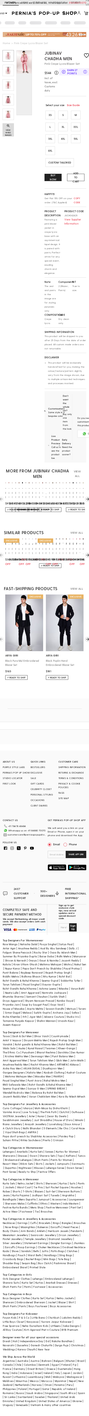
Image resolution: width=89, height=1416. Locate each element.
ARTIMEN (62, 1064)
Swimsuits (78, 1163)
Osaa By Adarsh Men (63, 952)
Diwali (6, 1341)
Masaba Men (43, 1076)
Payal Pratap (72, 968)
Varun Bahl (77, 988)
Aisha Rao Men (12, 1068)
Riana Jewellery (12, 1124)
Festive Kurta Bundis (15, 1207)
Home (6, 43)
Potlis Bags (58, 1251)
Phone (73, 844)
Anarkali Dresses (56, 1282)
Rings (56, 1222)
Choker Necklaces (49, 1247)
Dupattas (10, 1167)
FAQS (61, 792)
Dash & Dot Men (22, 1036)
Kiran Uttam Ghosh (25, 964)
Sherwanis (9, 1155)
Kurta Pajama (20, 1195)
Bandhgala (9, 1199)
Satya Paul (65, 944)
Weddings (9, 1349)
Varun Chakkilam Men (42, 1096)
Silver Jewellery (12, 1243)
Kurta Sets (36, 1151)
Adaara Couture (54, 1016)
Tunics (81, 1155)
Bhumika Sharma (13, 996)
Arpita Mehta (35, 1008)
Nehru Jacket (26, 1183)
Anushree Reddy (28, 948)
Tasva (6, 1036)
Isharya (27, 1108)
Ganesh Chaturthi (41, 1345)
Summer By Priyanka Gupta (20, 956)
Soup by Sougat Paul (35, 1004)
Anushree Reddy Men (15, 1064)
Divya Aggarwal (13, 1000)
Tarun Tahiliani (12, 984)
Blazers (39, 1191)
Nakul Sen (80, 964)
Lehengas (8, 1151)
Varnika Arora (11, 1112)
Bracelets (45, 1222)
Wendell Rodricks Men (16, 1092)
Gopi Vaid (56, 1004)
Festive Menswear (57, 1207)
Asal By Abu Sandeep (53, 948)
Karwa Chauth (27, 1349)
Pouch (21, 1255)
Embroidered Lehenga (59, 1278)
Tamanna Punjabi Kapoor (18, 1020)
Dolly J (73, 948)
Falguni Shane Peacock (17, 952)
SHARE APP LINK (76, 854)
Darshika (63, 1052)
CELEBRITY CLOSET (41, 789)
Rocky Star (40, 952)
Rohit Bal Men (67, 1044)
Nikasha (63, 988)
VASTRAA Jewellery (14, 1116)
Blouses (39, 1167)
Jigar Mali (35, 1016)
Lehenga (37, 1278)
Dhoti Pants (41, 1159)
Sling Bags (65, 1255)
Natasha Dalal (28, 944)
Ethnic (44, 1203)
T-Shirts (27, 1191)
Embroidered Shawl (15, 1267)
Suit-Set (51, 1191)
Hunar (41, 1116)
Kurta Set (27, 1282)
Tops (61, 1155)
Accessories (59, 1199)
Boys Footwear (38, 1306)
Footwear (26, 1211)
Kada (6, 1251)
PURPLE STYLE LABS (14, 767)
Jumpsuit (44, 1199)
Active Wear (10, 1211)
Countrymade (59, 1036)
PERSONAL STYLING (42, 794)
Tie (37, 1211)
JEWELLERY (40, 2)
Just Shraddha (43, 1120)
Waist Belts (35, 1255)
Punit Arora (35, 1080)
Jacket (52, 1302)
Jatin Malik (77, 1060)
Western (55, 1203)
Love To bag (30, 1112)
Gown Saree (74, 1167)
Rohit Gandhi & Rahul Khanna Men (50, 1084)
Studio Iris (72, 1016)
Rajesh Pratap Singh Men (65, 1040)
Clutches (72, 1251)
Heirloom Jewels (58, 1230)
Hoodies (76, 1187)
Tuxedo (55, 1195)
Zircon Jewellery (68, 1235)
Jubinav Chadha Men (58, 56)
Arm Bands (27, 1230)
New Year (44, 1349)
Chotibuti (54, 1317)
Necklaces (9, 1222)
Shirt (71, 1302)
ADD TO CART (76, 177)
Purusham (28, 1052)
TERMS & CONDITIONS (71, 778)
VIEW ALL (77, 473)
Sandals (26, 1251)
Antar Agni (9, 948)
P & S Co (24, 1317)
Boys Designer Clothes (16, 1298)
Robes (6, 1191)
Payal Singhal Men (14, 1080)
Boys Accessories (60, 1306)
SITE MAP (63, 798)
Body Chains (10, 1230)
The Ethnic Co (11, 1052)
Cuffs (33, 1222)
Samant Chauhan (37, 996)
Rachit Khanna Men (43, 1064)
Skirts (39, 1163)
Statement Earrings (36, 1243)
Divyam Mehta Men (36, 1040)
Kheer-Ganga (66, 1048)
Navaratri (9, 1345)
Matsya (71, 1008)
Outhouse (77, 1112)
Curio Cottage (12, 1108)
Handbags (9, 1255)
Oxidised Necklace (73, 1247)
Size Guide (73, 105)
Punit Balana (10, 972)
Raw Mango (10, 944)
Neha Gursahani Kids (35, 1325)
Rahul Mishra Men (54, 1080)
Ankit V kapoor (12, 1040)
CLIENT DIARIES (39, 805)
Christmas (77, 1345)
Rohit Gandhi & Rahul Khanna (21, 980)
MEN (24, 2)
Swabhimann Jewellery (17, 1120)
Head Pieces (70, 1227)
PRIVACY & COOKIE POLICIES (69, 785)
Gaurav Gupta (51, 984)
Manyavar (79, 956)
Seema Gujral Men (14, 1088)
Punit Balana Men (62, 1056)
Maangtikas (28, 1227)
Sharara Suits (11, 1282)
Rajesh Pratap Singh (58, 972)
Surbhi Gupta (42, 1012)
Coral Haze (78, 1128)
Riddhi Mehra (11, 976)
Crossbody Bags (13, 1259)
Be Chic (64, 1128)
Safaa (75, 1012)
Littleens (56, 1325)
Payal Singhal (31, 984)
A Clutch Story (12, 1128)
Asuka (22, 1048)
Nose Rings (11, 1227)
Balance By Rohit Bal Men (48, 1092)
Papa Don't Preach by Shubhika (42, 968)
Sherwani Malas (15, 1203)
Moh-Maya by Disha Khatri (51, 1108)
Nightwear (25, 1167)
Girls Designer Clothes (16, 1278)
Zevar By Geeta (57, 1116)
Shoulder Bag (11, 1263)
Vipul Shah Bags (15, 1132)
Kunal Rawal (35, 1048)
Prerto (46, 1140)
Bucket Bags (33, 1259)
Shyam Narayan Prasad (40, 1000)
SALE (33, 778)
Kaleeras (43, 1227)
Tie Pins (38, 1187)
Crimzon (58, 1140)
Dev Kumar (77, 1052)
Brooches (46, 1211)
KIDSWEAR (59, 2)
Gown (33, 1155)
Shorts (16, 1191)
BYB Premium (70, 1329)
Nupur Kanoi (12, 968)
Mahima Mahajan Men (19, 1076)
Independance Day (31, 1341)
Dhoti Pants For (12, 1286)
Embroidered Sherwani (31, 1302)
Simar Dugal (12, 1012)
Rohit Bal (64, 976)
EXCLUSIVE (36, 772)
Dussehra (22, 1345)
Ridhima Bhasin (31, 976)
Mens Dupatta (27, 1199)
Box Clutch (45, 1263)
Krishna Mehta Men (17, 1056)
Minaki (79, 1120)
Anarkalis (22, 1151)
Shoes (15, 1251)
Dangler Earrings (61, 1243)
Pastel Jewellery (13, 1238)
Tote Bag (63, 1259)
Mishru (68, 964)
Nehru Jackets (65, 1298)
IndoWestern (71, 1203)
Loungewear (76, 1199)
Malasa (27, 1012)
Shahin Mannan (46, 1020)
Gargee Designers (14, 1072)
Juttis (45, 1251)
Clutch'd (64, 1112)
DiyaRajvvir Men (53, 1068)
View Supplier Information (72, 221)
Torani (82, 1008)
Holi (15, 1341)
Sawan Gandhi (55, 1008)
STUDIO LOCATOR (13, 778)
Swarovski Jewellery (43, 1235)
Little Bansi (38, 1317)
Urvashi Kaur (66, 1020)
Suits (73, 1183)
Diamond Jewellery (61, 1238)
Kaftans (71, 1155)
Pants (81, 1183)
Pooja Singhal (48, 944)
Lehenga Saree (55, 1167)
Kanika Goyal (65, 1000)
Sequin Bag (29, 1263)
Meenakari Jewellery (15, 1235)
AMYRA (32, 1132)
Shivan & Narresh (15, 960)
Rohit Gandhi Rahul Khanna (20, 988)
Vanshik (8, 1044)
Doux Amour (72, 1124)
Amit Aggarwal (30, 992)
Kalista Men (34, 1072)
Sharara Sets (47, 1155)
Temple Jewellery (35, 1238)
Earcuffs (56, 1227)
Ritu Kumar (50, 976)
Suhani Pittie (10, 1140)
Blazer (62, 1302)
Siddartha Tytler (71, 980)
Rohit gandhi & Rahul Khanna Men (36, 1044)
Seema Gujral (50, 980)
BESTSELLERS (38, 767)
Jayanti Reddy (70, 960)
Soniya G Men (36, 1088)
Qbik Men (62, 1060)
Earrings (23, 1222)
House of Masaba (14, 1008)
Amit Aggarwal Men (15, 1060)
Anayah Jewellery (36, 1124)
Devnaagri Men (40, 1056)
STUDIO (75, 2)
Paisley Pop (66, 1136)
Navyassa (32, 1321)
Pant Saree (9, 1171)
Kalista (7, 964)
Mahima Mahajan (51, 964)
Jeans (6, 1195)
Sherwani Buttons (69, 1191)
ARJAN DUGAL (31, 1068)
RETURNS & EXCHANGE (71, 772)
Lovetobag (56, 1124)
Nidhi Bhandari (32, 1128)
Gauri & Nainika (49, 960)
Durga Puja (62, 1345)
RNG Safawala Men (14, 1084)
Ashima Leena (47, 988)
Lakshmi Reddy (71, 1317)
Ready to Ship (27, 1171)
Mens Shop (37, 1207)
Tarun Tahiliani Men (42, 1060)
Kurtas (63, 1183)
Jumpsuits (63, 1163)
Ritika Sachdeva (31, 1140)
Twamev (50, 1048)
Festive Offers (46, 1171)
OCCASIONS (38, 800)
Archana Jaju (61, 1012)
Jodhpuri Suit (40, 1195)
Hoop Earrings (26, 1247)
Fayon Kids (10, 1317)
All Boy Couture (12, 1329)
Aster (32, 1116)
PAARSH (58, 1076)
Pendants (76, 1230)
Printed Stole (37, 1267)
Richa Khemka (11, 1016)
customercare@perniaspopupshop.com (27, 834)
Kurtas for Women (67, 1151)
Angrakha (68, 1195)
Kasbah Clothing (54, 1072)
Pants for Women (61, 1159)
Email (56, 844)
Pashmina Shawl (64, 1263)
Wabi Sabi (9, 1048)
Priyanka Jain (11, 1004)
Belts (36, 1251)
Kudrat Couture (76, 1072)
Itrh (25, 1016)
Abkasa (74, 1064)
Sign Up (73, 927)
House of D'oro (63, 1120)
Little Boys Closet (13, 1321)
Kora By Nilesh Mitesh (72, 1096)
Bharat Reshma (46, 1052)
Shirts (39, 1183)
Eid (48, 1341)
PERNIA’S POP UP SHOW (16, 772)
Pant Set (76, 1207)
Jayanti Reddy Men (15, 1096)
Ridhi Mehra (64, 956)
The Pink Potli (48, 1112)
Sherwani (51, 1183)
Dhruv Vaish (41, 1036)
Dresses (22, 1155)
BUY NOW (53, 177)
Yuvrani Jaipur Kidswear (56, 1321)
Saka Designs (71, 1325)
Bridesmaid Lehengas (18, 1159)
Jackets (50, 1163)
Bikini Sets (26, 1163)
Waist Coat (24, 1187)
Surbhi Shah (57, 996)
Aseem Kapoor (12, 1024)
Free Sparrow (11, 1325)
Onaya (33, 960)
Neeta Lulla (11, 992)
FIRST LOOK (9, 783)
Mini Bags (49, 1259)
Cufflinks (32, 1203)
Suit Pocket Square (57, 1187)
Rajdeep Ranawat (32, 972)
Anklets (41, 1230)
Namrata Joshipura (54, 992)
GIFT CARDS (37, 783)
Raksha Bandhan (62, 1341)
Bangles (67, 1222)
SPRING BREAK (56, 1088)
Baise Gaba (46, 956)
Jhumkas (78, 1243)
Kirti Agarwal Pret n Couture (41, 1329)
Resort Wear (10, 1163)
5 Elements (50, 1128)
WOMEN (10, 2)
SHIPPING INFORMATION (72, 767)
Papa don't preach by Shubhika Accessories (30, 1136)
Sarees (49, 1151)
